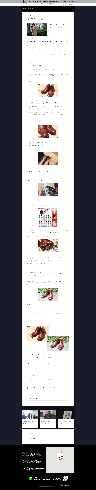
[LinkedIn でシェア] (33, 398)
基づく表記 (70, 485)
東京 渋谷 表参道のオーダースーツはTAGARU (46, 486)
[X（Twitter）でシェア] (30, 398)
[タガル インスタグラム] (67, 4)
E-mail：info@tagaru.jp (35, 454)
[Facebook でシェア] (27, 398)
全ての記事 (24, 8)
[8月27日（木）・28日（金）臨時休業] (30, 414)
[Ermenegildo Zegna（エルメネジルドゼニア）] (48, 414)
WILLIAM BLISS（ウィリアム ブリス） (65, 422)
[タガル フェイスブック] (69, 4)
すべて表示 (72, 408)
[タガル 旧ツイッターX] (71, 4)
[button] (72, 8)
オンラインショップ (31, 8)
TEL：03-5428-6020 (26, 454)
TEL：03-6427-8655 (26, 461)
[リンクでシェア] (36, 398)
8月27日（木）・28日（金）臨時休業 (30, 422)
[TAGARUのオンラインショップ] (73, 4)
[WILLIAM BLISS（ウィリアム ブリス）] (66, 414)
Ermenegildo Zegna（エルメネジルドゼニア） (47, 422)
